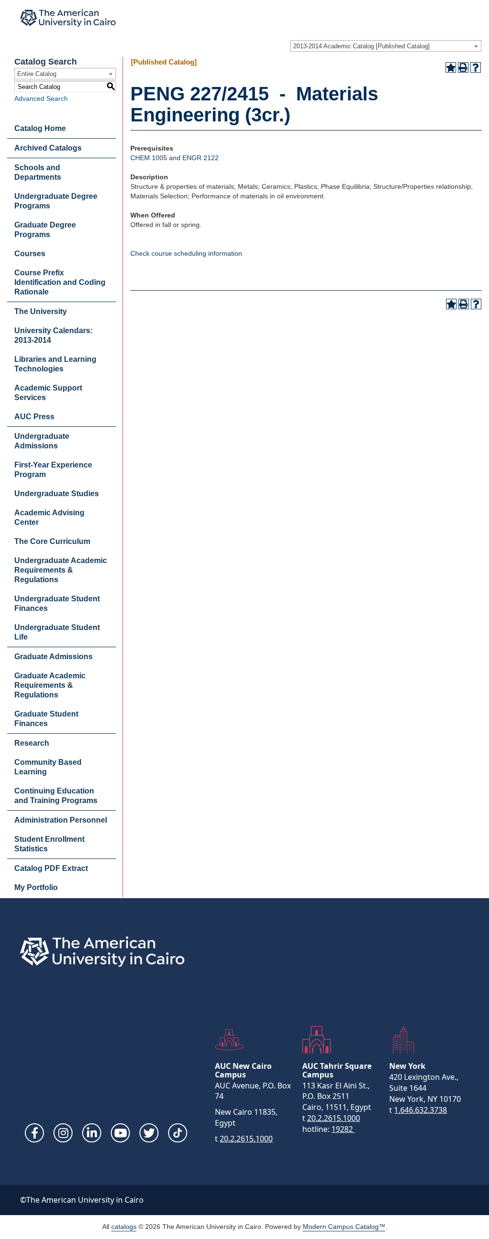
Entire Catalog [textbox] (36, 73)
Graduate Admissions (53, 656)
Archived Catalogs (48, 148)
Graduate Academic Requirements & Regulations (49, 685)
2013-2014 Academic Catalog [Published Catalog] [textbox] (361, 46)
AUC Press (34, 417)
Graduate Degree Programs (45, 230)
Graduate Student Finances (46, 719)
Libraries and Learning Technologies (55, 364)
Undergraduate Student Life (57, 632)
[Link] (177, 1132)
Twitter (149, 1132)
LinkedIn (91, 1132)
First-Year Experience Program (53, 469)
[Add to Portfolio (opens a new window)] (451, 67)
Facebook (34, 1132)
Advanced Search (41, 98)
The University (40, 311)
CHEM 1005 (148, 158)
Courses (29, 254)
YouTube (120, 1132)
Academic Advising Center (49, 517)
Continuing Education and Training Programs (55, 795)
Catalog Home (40, 128)
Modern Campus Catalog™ (344, 1226)
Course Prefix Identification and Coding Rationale (60, 282)
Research (31, 743)
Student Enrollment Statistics (49, 844)
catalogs (124, 1226)
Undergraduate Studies (56, 493)
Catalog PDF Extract (51, 868)
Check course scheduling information (186, 253)
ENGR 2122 (200, 158)
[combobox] (385, 46)
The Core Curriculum (52, 541)
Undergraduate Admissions (41, 441)
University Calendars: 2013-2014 (53, 335)
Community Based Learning (48, 767)
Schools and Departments (37, 172)
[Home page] (68, 18)
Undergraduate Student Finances (57, 603)
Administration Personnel (60, 820)
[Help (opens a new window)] (475, 67)
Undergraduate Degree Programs (55, 201)
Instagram (63, 1132)
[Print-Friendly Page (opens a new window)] (463, 67)
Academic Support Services (48, 393)
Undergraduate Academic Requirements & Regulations (60, 570)
